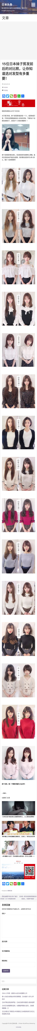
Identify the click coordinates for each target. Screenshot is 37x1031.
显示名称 (4, 941)
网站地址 (4, 961)
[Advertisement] (18, 41)
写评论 (6, 90)
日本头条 (7, 4)
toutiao (6, 87)
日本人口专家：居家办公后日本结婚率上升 (14, 993)
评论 (4, 913)
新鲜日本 (10, 891)
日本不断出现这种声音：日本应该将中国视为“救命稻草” (18, 1002)
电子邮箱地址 (6, 951)
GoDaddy (18, 1027)
